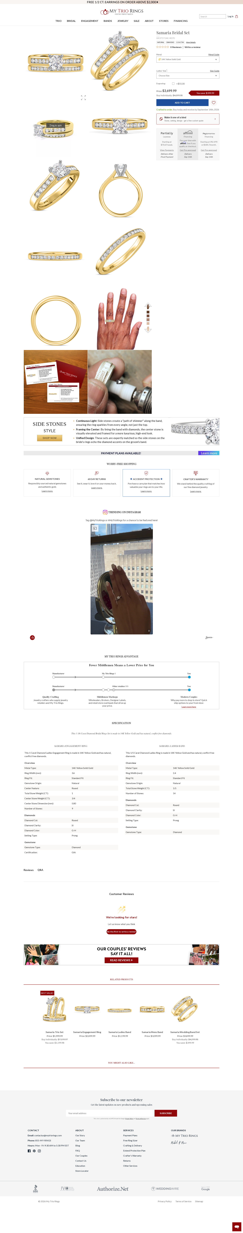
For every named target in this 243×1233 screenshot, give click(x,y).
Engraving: (161, 83)
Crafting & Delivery (132, 1145)
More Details (191, 42)
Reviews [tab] (29, 870)
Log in (230, 16)
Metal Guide (214, 54)
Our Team (80, 1140)
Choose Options (55, 1023)
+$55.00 (180, 83)
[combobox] (187, 59)
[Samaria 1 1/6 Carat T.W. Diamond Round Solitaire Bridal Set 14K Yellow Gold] (56, 382)
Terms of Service (141, 1118)
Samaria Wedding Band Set (185, 1032)
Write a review (192, 47)
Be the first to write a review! (121, 931)
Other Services (130, 1165)
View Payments (167, 150)
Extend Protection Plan (134, 1150)
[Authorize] (113, 1188)
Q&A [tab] (40, 870)
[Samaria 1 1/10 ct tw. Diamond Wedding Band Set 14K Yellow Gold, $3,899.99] (185, 1009)
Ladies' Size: (187, 70)
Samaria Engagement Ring (87, 1032)
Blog (77, 1145)
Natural (160, 42)
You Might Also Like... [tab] (121, 1062)
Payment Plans (130, 1135)
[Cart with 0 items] (237, 16)
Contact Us (80, 1160)
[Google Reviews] (205, 1188)
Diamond (170, 42)
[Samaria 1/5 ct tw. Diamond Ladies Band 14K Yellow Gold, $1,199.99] (120, 1009)
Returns (127, 1160)
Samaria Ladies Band (120, 1032)
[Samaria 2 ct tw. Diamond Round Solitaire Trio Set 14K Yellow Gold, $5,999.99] (54, 1009)
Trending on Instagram (124, 512)
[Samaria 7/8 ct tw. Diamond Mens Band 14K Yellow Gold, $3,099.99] (152, 1009)
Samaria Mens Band (152, 1032)
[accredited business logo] (35, 1188)
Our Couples (81, 1155)
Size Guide (214, 71)
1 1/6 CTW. (180, 42)
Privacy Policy (129, 1118)
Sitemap (199, 1201)
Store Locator (82, 1170)
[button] (83, 98)
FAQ (77, 1150)
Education (80, 1165)
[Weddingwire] (165, 1188)
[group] (56, 125)
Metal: (187, 54)
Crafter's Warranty (132, 1155)
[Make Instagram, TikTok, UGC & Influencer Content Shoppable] (209, 638)
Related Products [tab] (121, 979)
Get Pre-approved (188, 150)
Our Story (80, 1135)
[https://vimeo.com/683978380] (120, 382)
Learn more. (47, 491)
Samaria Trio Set (55, 1032)
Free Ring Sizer (130, 1140)
